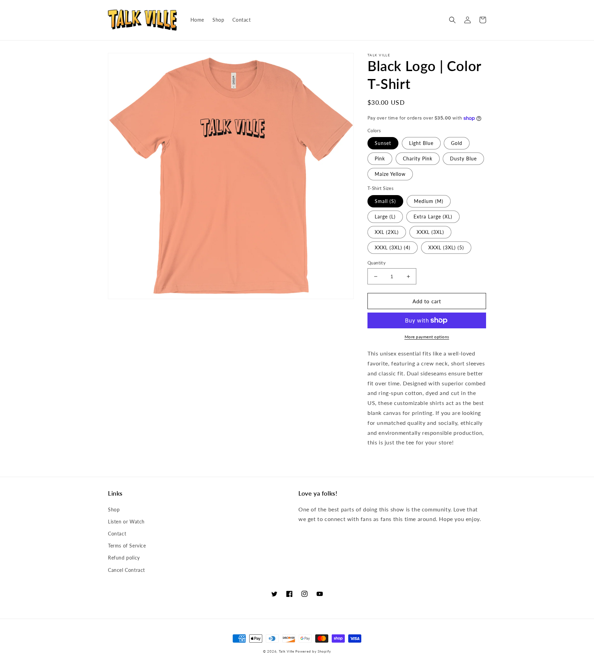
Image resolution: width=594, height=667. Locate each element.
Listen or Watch (126, 521)
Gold (456, 143)
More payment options (427, 336)
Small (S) (385, 201)
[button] (452, 19)
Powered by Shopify (313, 651)
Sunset (383, 143)
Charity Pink (417, 158)
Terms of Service (127, 546)
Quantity (376, 262)
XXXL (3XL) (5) (446, 247)
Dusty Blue (463, 158)
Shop (114, 509)
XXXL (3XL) (430, 232)
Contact (117, 533)
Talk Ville (286, 651)
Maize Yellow (390, 174)
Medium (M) (428, 201)
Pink (380, 158)
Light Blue (421, 143)
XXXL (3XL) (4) (392, 247)
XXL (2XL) (387, 232)
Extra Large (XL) (433, 216)
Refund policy (124, 558)
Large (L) (385, 216)
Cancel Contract (126, 570)
